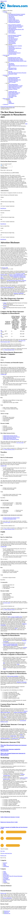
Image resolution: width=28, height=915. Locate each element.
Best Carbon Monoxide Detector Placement (17, 72)
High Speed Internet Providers (14, 79)
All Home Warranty (12, 54)
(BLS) (16, 628)
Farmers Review (11, 30)
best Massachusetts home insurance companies (16, 280)
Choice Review (11, 49)
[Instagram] (6, 913)
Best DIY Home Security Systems (15, 58)
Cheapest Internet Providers (14, 77)
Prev (1, 851)
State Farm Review (12, 28)
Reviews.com (3, 893)
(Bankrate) (16, 293)
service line (22, 737)
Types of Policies (11, 42)
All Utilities (10, 97)
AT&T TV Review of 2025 (14, 88)
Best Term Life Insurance (13, 36)
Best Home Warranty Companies (15, 45)
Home (9, 100)
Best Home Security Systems (14, 57)
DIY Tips (10, 71)
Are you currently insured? (6, 164)
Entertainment (11, 103)
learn (26, 123)
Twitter (4, 880)
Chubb (4, 307)
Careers (4, 872)
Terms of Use (6, 877)
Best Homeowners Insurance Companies (16, 14)
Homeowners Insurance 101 (14, 21)
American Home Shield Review (14, 48)
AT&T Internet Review (13, 84)
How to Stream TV (12, 95)
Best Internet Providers (13, 78)
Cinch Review (11, 46)
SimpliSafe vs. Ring (12, 69)
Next (4, 851)
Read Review (3, 208)
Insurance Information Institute (20, 712)
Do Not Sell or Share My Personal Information (12, 876)
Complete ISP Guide (12, 91)
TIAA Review (11, 37)
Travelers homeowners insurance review (11, 517)
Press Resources (6, 879)
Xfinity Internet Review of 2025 (15, 86)
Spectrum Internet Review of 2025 (15, 85)
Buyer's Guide (11, 31)
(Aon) (18, 664)
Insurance (7, 106)
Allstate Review (11, 17)
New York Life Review (13, 38)
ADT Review (11, 63)
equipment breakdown (5, 738)
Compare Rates (4, 167)
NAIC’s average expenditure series (15, 616)
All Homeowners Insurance (14, 22)
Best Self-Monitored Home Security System (17, 61)
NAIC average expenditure (12, 676)
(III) (4, 663)
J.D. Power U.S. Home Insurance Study (14, 643)
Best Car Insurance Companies (14, 24)
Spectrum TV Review (12, 89)
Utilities (10, 102)
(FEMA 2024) (13, 735)
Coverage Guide (11, 18)
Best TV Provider (12, 82)
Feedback (5, 873)
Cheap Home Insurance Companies (15, 15)
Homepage (3, 106)
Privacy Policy (6, 874)
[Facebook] (6, 911)
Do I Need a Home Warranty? (14, 52)
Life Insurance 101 (12, 41)
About (4, 871)
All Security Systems (12, 73)
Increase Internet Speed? (13, 93)
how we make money (7, 897)
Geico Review (11, 16)
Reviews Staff (5, 267)
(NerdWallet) (21, 293)
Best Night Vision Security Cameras (15, 59)
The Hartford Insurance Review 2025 (16, 29)
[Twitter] (6, 912)
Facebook (5, 881)
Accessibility (5, 878)
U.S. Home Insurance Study (8, 349)
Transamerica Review (12, 39)
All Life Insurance (12, 43)
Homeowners (12, 106)
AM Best (25, 647)
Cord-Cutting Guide (12, 96)
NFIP (21, 734)
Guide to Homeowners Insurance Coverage (10, 817)
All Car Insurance (12, 32)
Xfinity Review (11, 64)
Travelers (5, 305)
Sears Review (11, 50)
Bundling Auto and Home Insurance (15, 25)
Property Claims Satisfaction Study (16, 274)
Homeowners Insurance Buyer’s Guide (9, 822)
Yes (3, 165)
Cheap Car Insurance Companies (15, 27)
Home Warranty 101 (12, 51)
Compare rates (3, 374)
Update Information (4, 190)
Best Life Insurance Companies (14, 35)
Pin (1, 330)
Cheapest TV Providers (13, 81)
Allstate (4, 302)
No (6, 165)
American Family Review (13, 20)
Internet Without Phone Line (14, 92)
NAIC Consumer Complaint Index (10, 645)
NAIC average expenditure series (7, 287)
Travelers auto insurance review (9, 518)
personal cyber (15, 738)
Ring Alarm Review (12, 68)
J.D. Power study (20, 442)
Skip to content (4, 1)
